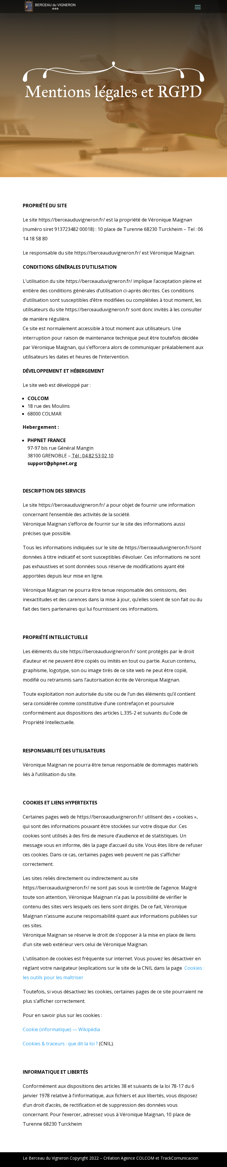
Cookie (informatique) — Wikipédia (61, 1029)
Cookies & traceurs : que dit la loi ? (60, 1043)
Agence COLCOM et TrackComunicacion (159, 1158)
